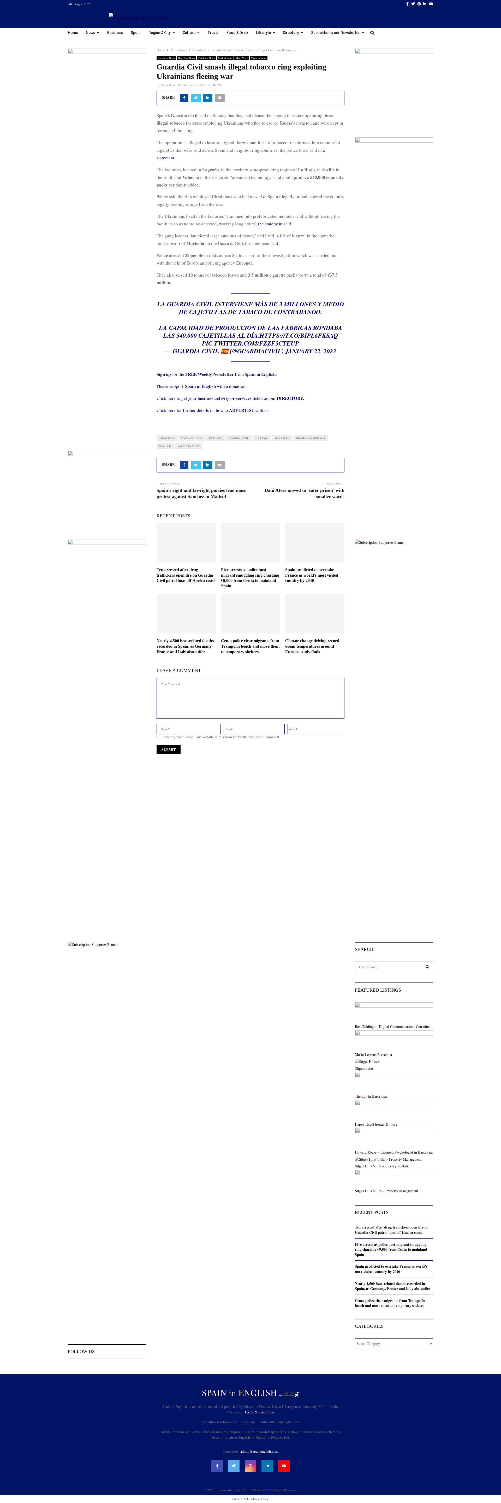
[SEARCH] (427, 967)
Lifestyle (263, 33)
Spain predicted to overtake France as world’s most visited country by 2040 (311, 575)
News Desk (168, 85)
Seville (165, 446)
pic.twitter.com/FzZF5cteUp (250, 343)
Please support (171, 386)
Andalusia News (166, 58)
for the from (217, 374)
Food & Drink (237, 33)
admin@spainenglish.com (259, 1451)
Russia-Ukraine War (311, 438)
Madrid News (225, 58)
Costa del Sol (191, 438)
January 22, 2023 (310, 351)
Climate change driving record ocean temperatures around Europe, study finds (312, 646)
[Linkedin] (267, 1466)
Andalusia (166, 438)
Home (73, 33)
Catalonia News (206, 58)
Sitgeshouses (364, 1068)
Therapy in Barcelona (371, 1096)
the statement (270, 224)
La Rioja (261, 438)
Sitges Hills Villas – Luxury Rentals (381, 1165)
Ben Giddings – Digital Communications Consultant (393, 1026)
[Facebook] (217, 1466)
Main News (242, 58)
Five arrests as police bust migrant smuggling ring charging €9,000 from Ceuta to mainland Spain (391, 1249)
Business (115, 33)
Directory (291, 33)
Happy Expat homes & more (376, 1124)
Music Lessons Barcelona (373, 1054)
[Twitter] (234, 1466)
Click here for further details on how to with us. (213, 410)
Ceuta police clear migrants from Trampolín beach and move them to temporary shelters (250, 646)
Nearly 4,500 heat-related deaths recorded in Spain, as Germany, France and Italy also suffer (185, 646)
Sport (136, 33)
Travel (213, 33)
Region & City (159, 33)
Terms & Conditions (259, 1412)
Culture (189, 33)
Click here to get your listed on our (230, 398)
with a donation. (216, 386)
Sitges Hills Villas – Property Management (386, 1190)
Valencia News (258, 58)
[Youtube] (284, 1466)
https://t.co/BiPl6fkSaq (298, 335)
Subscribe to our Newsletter (335, 33)
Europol (215, 438)
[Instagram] (250, 1466)
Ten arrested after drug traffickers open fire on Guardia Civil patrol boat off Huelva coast (186, 575)
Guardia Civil (239, 438)
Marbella (282, 438)
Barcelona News (186, 58)
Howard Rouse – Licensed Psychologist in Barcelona (394, 1152)
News (90, 33)
